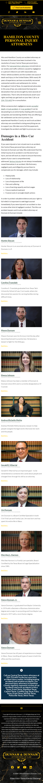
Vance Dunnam (7, 647)
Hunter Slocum (7, 240)
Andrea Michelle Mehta (11, 420)
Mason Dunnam (8, 330)
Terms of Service (26, 778)
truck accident (12, 109)
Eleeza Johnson (7, 375)
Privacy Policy (15, 778)
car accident (26, 109)
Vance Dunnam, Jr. (9, 600)
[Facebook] (12, 767)
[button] (39, 22)
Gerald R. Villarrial (9, 465)
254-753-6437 (6, 100)
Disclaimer (37, 778)
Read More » (4, 253)
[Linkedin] (30, 767)
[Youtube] (24, 767)
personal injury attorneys (19, 66)
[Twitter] (18, 767)
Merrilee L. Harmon (9, 555)
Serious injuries (15, 161)
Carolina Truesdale (9, 282)
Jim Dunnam (6, 510)
